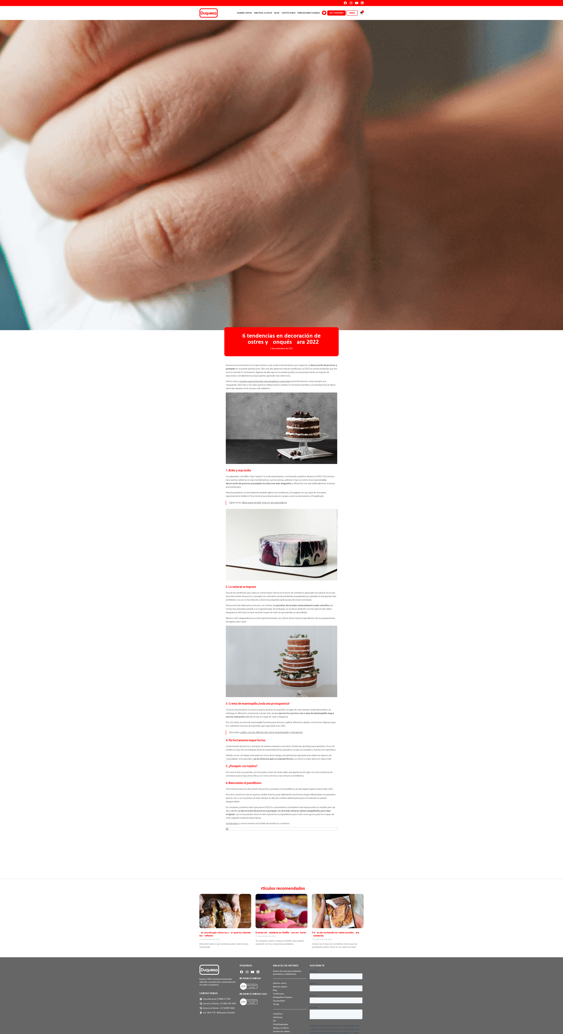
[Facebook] (345, 3)
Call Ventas (278, 1017)
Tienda (352, 13)
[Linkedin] (362, 3)
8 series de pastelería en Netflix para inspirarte (281, 932)
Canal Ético (278, 1014)
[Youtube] (356, 3)
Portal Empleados (280, 1024)
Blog (276, 13)
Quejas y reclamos (281, 1028)
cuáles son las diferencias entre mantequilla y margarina (271, 732)
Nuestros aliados (263, 13)
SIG (274, 1021)
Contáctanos (289, 13)
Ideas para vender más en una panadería (264, 503)
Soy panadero (336, 13)
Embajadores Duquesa (309, 13)
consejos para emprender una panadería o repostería (264, 381)
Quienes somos (244, 13)
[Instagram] (350, 3)
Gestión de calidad (281, 1031)
